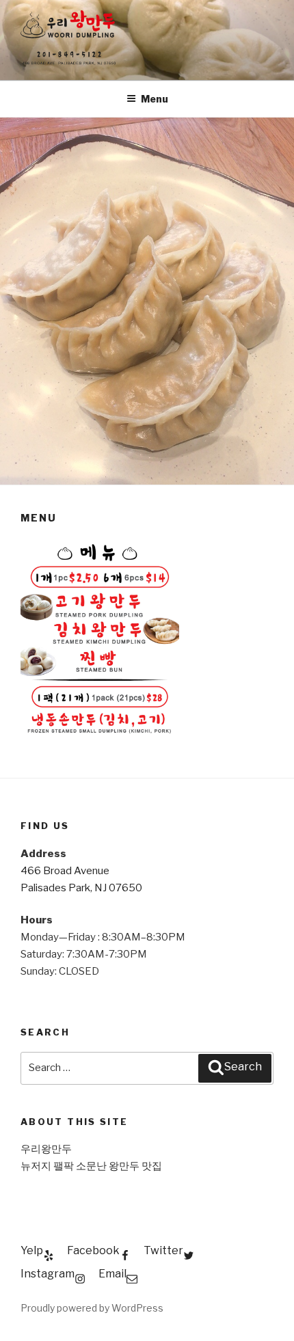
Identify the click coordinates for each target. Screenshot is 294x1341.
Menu (154, 99)
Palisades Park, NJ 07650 (81, 888)
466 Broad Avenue (65, 871)
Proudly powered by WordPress (92, 1308)
